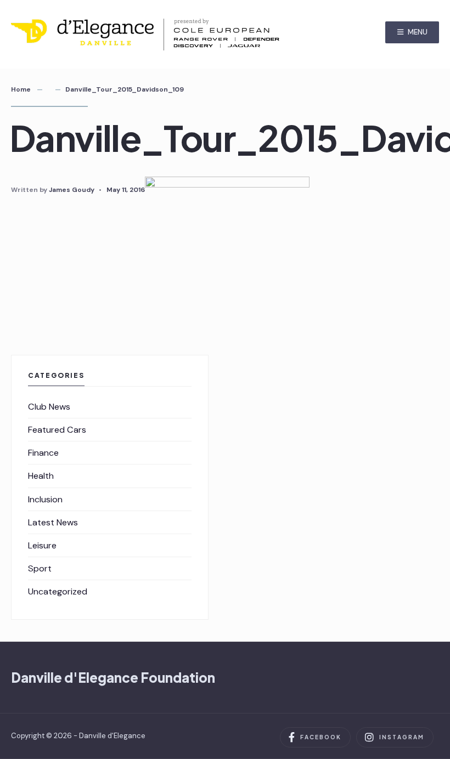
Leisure (42, 545)
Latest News (53, 522)
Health (41, 476)
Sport (40, 568)
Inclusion (45, 499)
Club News (49, 406)
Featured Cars (57, 429)
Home (21, 89)
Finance (43, 452)
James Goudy (71, 189)
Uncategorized (57, 591)
